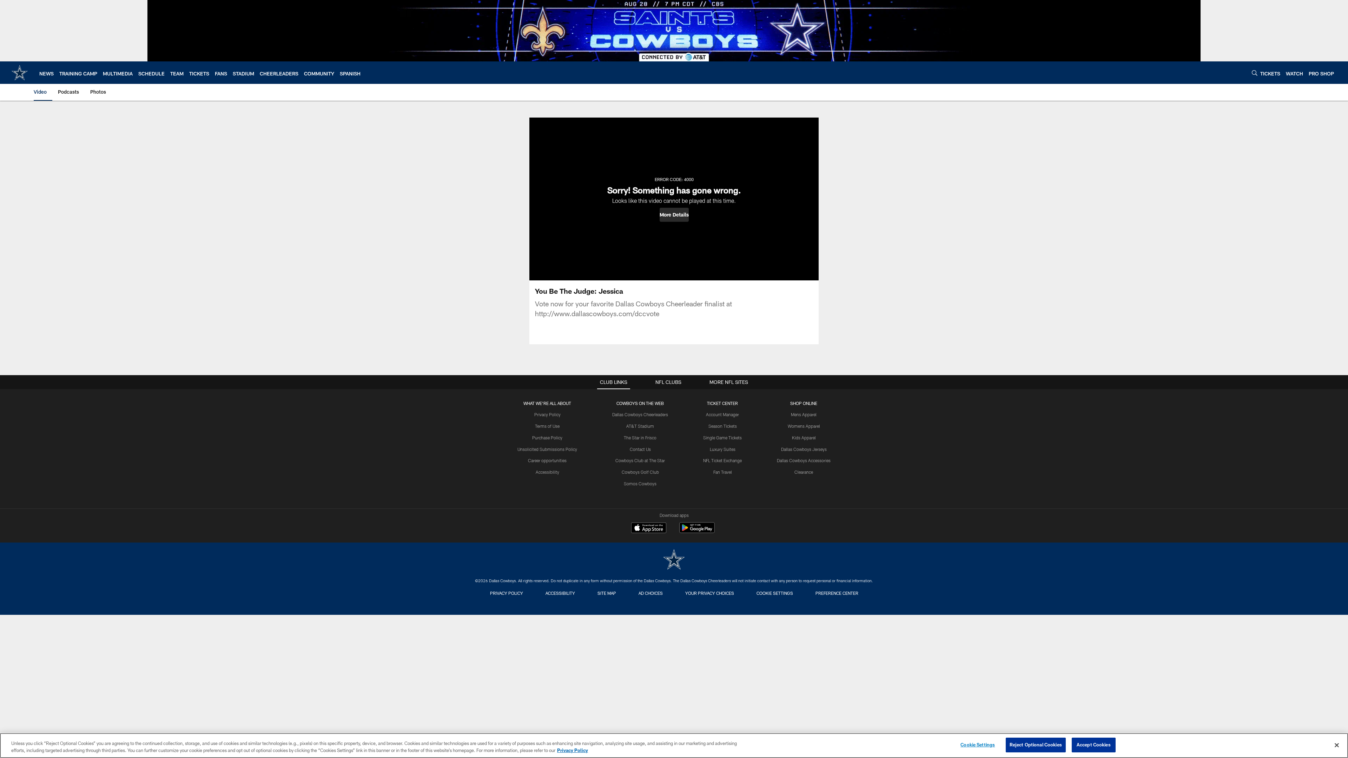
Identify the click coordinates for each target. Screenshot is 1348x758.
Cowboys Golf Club (640, 472)
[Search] (1254, 73)
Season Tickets (722, 426)
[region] (674, 745)
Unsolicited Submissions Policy (547, 449)
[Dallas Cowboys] (674, 560)
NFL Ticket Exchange (722, 460)
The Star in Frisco (640, 437)
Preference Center (836, 593)
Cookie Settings (774, 593)
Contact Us (640, 449)
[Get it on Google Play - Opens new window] (697, 531)
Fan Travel (722, 472)
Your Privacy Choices (709, 593)
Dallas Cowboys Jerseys (804, 449)
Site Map (606, 593)
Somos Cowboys (640, 483)
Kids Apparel (804, 437)
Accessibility (547, 472)
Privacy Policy (547, 414)
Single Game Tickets (722, 437)
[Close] (1336, 745)
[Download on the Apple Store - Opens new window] (649, 528)
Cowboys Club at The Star (640, 460)
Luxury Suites (722, 449)
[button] (674, 215)
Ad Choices (651, 593)
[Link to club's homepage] (19, 72)
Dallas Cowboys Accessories (804, 460)
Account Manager (722, 414)
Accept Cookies (1094, 744)
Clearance (803, 472)
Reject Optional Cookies (1036, 744)
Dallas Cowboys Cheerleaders (640, 414)
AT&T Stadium (640, 426)
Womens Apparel (804, 426)
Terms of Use (547, 426)
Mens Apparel (804, 414)
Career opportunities (547, 460)
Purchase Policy (547, 437)
